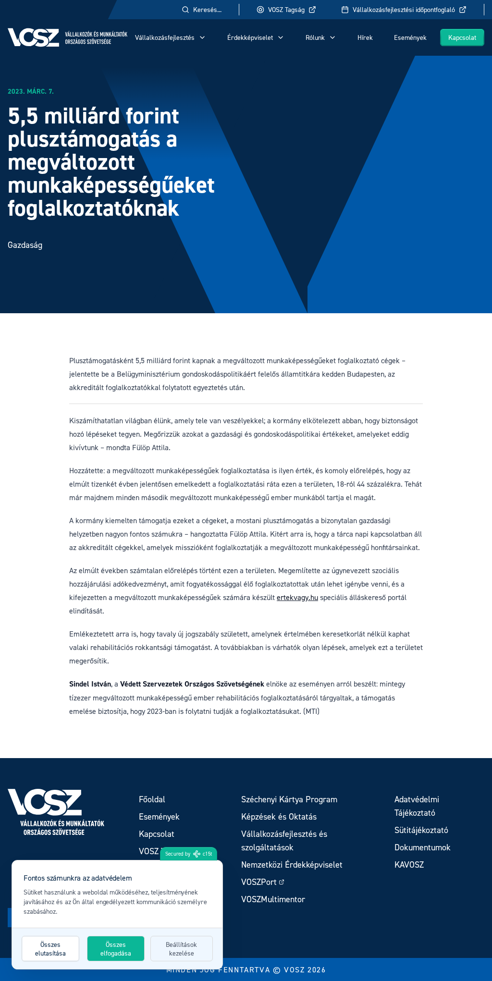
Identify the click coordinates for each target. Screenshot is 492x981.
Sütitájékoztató (421, 830)
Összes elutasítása (50, 948)
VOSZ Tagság (286, 9)
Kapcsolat (462, 37)
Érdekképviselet (250, 37)
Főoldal (152, 799)
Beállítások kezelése (181, 948)
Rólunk (315, 37)
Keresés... (207, 9)
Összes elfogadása (115, 948)
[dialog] (117, 914)
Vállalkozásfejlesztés (165, 37)
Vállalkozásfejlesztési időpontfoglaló (404, 9)
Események (410, 37)
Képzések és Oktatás (279, 816)
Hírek (365, 37)
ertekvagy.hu (297, 597)
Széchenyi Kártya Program (289, 799)
